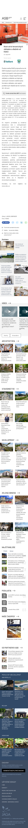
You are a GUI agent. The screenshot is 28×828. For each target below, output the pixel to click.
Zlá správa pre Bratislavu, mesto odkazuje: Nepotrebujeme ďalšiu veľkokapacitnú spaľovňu (21, 537)
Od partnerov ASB (10, 648)
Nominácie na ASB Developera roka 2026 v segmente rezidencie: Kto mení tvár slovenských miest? (9, 322)
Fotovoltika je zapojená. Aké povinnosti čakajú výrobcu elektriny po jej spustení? (15, 652)
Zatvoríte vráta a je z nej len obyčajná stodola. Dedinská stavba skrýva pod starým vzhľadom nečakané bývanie (20, 723)
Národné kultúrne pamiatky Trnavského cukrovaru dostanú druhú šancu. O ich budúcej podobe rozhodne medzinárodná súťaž (21, 459)
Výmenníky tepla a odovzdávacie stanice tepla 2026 (16, 602)
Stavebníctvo (8, 389)
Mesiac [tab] (11, 551)
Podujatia (6, 591)
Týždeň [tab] (5, 551)
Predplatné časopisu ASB (9, 790)
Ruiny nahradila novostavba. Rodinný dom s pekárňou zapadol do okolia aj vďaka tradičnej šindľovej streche (17, 555)
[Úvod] (7, 18)
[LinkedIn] (21, 222)
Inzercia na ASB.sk (7, 793)
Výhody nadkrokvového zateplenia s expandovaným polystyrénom (15, 659)
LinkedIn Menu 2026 (13, 609)
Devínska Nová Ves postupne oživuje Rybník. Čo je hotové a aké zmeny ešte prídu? (21, 357)
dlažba (6, 230)
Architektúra (8, 341)
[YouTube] (26, 222)
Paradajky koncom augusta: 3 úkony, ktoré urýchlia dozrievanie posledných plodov (7, 752)
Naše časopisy (8, 616)
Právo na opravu (6, 796)
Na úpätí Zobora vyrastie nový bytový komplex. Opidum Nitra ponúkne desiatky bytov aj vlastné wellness (6, 458)
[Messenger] (13, 222)
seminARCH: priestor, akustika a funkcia (17, 595)
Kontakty (4, 787)
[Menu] (24, 18)
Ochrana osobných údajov (9, 799)
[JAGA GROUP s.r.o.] (6, 810)
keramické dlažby (13, 230)
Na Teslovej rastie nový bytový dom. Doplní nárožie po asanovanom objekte (6, 483)
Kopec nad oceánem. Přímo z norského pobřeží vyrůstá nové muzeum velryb (7, 694)
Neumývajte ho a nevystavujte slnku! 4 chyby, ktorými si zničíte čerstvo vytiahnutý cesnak (20, 752)
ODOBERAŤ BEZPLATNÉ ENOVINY (13, 770)
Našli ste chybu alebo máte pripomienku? (11, 234)
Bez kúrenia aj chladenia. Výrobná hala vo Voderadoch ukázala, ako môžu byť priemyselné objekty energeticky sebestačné (21, 512)
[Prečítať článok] (9, 311)
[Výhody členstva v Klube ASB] (4, 93)
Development (8, 440)
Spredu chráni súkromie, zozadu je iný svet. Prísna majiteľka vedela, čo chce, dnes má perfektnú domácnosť (7, 724)
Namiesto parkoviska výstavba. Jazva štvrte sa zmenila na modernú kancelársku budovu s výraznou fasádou (16, 583)
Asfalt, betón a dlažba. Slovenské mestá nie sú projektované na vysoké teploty (6, 509)
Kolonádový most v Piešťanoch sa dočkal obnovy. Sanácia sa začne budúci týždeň (16, 562)
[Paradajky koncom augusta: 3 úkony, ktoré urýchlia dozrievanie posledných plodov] (6, 743)
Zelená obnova (9, 493)
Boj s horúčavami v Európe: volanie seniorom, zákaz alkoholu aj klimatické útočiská (6, 536)
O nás (3, 785)
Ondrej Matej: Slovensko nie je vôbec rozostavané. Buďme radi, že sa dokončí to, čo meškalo (6, 428)
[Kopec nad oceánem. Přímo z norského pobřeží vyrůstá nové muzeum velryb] (6, 685)
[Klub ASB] (21, 18)
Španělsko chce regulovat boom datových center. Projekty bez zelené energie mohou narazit (20, 695)
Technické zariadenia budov (11, 227)
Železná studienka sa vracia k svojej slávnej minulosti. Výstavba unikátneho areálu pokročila (16, 569)
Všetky (6, 335)
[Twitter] (17, 222)
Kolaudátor (15, 335)
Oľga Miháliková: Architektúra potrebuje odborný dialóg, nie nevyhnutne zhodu (6, 357)
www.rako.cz (6, 186)
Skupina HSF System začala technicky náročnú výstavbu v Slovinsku (16, 666)
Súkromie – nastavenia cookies (10, 802)
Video (4, 303)
